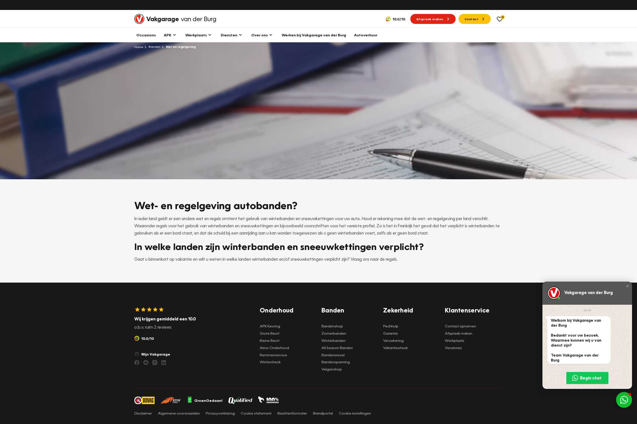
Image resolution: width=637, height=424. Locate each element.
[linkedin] (163, 362)
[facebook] (136, 362)
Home (138, 46)
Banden (154, 46)
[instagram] (154, 362)
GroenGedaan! (208, 400)
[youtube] (145, 362)
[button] (627, 286)
